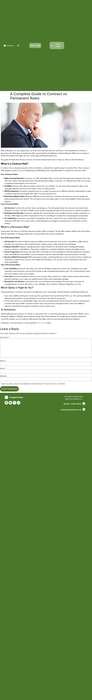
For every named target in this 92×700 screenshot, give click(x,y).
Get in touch (41, 323)
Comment (4, 337)
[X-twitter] (14, 403)
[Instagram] (18, 403)
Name (3, 361)
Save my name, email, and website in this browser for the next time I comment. (33, 384)
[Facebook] (10, 403)
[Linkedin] (6, 403)
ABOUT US (68, 399)
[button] (18, 45)
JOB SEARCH (68, 397)
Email (3, 368)
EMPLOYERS (78, 397)
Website (3, 376)
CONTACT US (77, 399)
